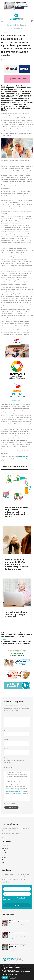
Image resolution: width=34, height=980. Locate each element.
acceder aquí (23, 456)
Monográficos (6, 860)
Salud (3, 862)
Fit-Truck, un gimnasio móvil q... (19, 934)
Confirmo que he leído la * (14, 898)
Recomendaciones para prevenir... (18, 946)
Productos (5, 848)
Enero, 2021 (3, 59)
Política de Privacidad (20, 793)
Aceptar (5, 977)
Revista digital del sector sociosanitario (16, 26)
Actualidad (4, 32)
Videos (4, 857)
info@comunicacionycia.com (12, 791)
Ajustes (12, 977)
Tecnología (5, 850)
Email (6, 739)
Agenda (4, 855)
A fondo (4, 853)
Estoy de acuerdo (11, 767)
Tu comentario (8, 715)
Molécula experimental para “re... (19, 922)
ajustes (15, 974)
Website (6, 748)
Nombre (6, 730)
